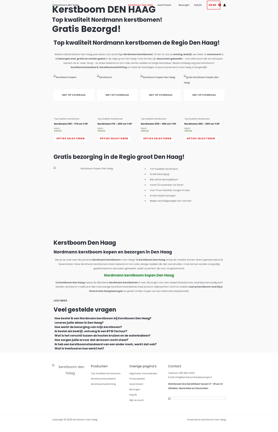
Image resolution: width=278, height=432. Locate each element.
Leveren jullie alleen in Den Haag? (79, 322)
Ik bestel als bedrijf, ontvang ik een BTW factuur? (91, 331)
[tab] (139, 318)
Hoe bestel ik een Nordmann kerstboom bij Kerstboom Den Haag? (103, 318)
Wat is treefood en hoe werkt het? (79, 348)
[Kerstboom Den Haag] (65, 5)
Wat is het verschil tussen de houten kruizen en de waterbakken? (102, 335)
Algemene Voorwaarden (143, 373)
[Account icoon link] (224, 5)
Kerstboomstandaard (103, 378)
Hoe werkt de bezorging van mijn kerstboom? (88, 327)
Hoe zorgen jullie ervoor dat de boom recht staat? (91, 340)
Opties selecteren (70, 138)
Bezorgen (184, 5)
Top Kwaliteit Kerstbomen (105, 373)
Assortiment (164, 5)
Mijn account (136, 400)
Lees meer (60, 300)
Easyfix (198, 5)
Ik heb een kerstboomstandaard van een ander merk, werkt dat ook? (106, 344)
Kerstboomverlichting (103, 384)
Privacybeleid (137, 378)
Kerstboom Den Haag (140, 5)
